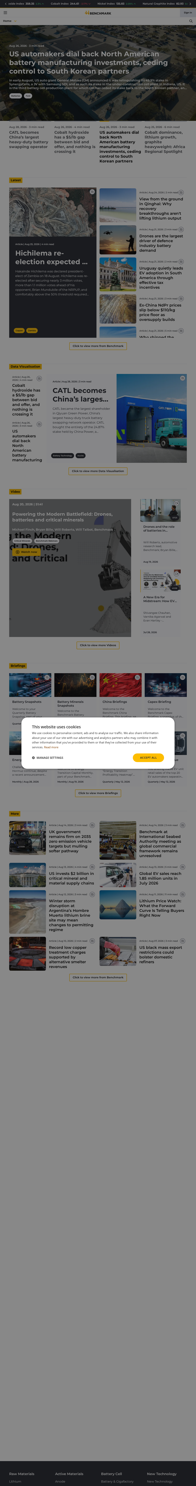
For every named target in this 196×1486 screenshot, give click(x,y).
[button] (47, 758)
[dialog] (98, 743)
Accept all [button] (148, 757)
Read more (51, 747)
